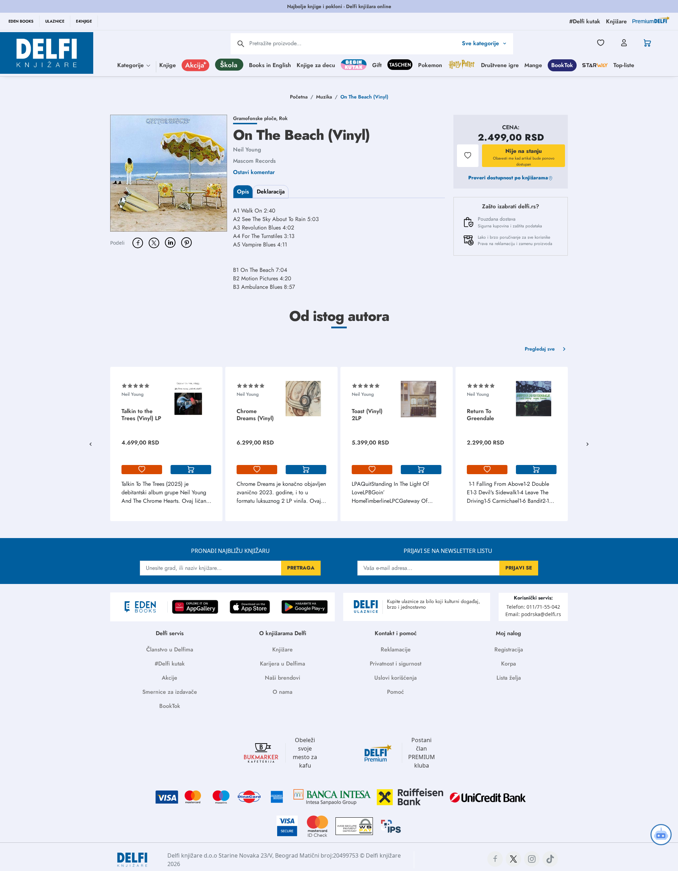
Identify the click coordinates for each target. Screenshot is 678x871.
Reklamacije (396, 649)
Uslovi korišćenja (395, 678)
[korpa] (191, 469)
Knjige (167, 65)
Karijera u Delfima (282, 664)
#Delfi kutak (170, 664)
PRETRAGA (301, 567)
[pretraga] (240, 44)
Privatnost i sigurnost (395, 664)
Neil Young (247, 149)
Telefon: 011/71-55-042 (533, 606)
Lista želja (508, 678)
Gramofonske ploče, (256, 118)
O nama (282, 692)
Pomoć (395, 692)
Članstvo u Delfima (169, 649)
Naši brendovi (282, 678)
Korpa (508, 664)
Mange (533, 65)
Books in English (270, 65)
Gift (377, 65)
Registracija (508, 649)
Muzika (324, 96)
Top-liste (623, 65)
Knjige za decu (316, 65)
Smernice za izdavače (169, 692)
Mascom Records (254, 161)
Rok (283, 118)
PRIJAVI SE (518, 567)
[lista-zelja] (141, 469)
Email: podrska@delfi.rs (533, 614)
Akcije (169, 678)
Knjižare (282, 649)
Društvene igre (500, 65)
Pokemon (430, 65)
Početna (299, 96)
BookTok (562, 65)
